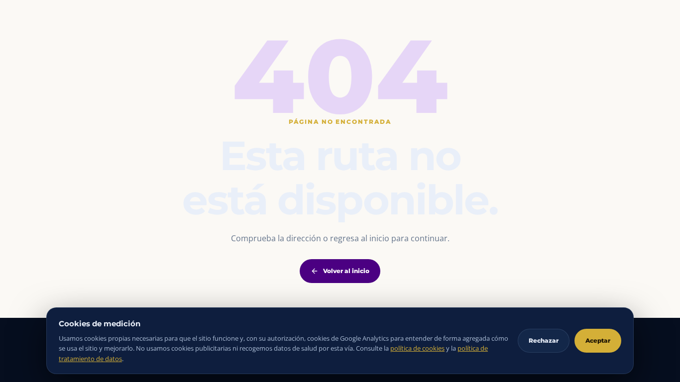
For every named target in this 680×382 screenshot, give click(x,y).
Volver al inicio (346, 271)
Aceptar (597, 340)
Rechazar (544, 340)
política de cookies (417, 348)
